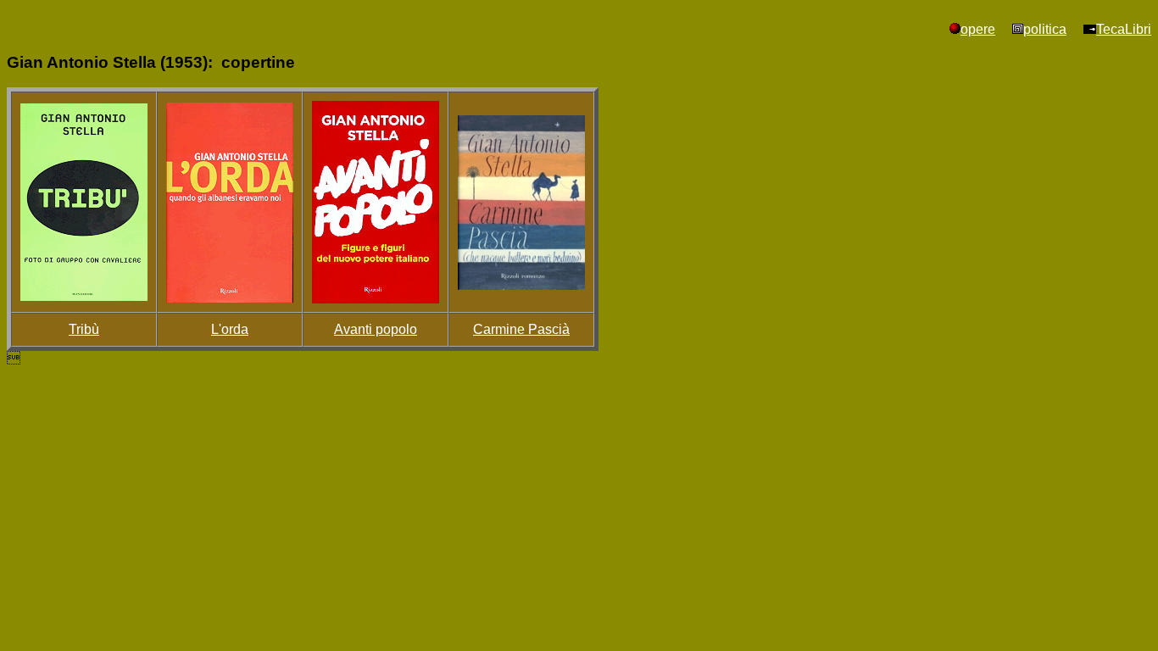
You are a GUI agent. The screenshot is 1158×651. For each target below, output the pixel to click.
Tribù (84, 329)
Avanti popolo (375, 329)
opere (977, 29)
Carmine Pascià (521, 329)
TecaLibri (1123, 29)
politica (1044, 29)
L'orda (229, 329)
